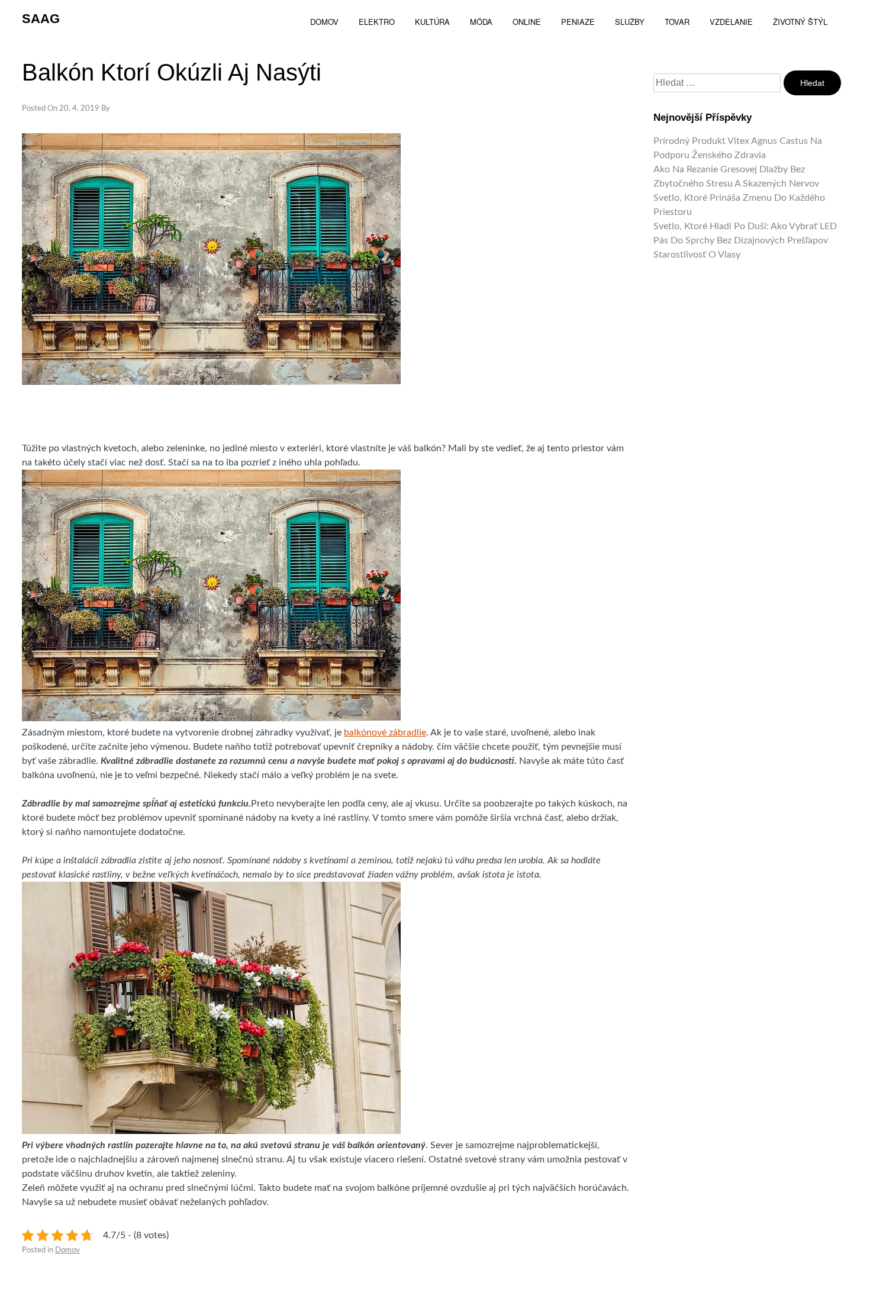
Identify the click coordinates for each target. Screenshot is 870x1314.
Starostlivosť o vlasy (696, 254)
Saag (41, 18)
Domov (67, 1250)
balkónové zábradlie (385, 732)
